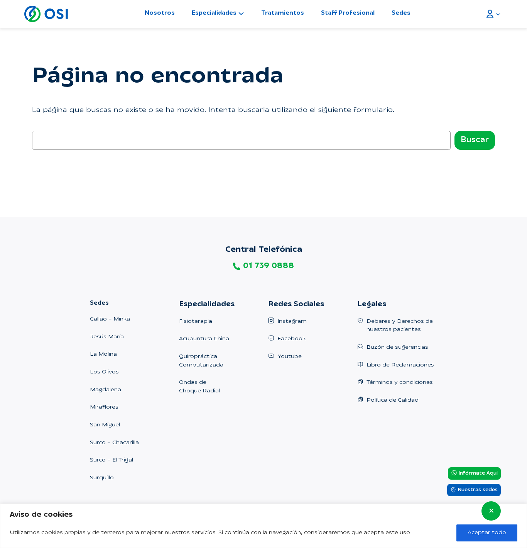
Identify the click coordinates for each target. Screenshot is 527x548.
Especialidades (214, 13)
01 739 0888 (268, 266)
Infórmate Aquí (477, 473)
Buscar (475, 140)
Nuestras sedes (477, 490)
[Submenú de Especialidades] (241, 13)
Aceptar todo (487, 532)
